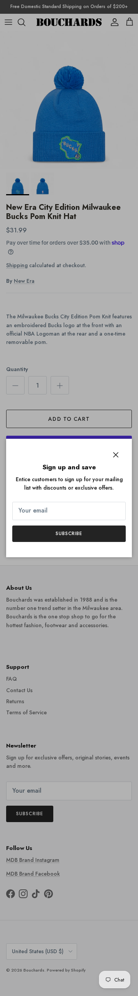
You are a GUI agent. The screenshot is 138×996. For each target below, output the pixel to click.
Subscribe (69, 533)
